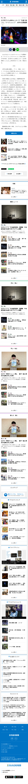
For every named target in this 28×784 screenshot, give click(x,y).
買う (17, 5)
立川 (2, 24)
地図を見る (14, 133)
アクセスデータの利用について (8, 748)
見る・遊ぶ (12, 5)
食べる (7, 5)
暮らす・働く (21, 5)
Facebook (12, 738)
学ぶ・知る (3, 17)
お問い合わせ (4, 749)
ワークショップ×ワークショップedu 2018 (13, 163)
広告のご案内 (4, 751)
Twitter (15, 738)
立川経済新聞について (6, 744)
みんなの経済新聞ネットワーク (14, 766)
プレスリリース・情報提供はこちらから (10, 746)
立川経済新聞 (14, 2)
